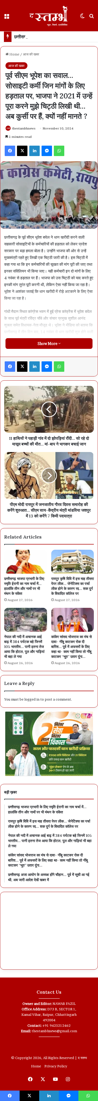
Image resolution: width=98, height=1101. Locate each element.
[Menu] (6, 17)
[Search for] (91, 17)
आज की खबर (31, 54)
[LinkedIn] (34, 151)
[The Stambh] (49, 16)
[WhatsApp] (59, 151)
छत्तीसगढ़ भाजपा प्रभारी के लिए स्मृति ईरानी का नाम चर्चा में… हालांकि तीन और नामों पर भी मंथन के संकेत (24, 586)
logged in (31, 699)
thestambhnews (24, 128)
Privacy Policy (55, 1066)
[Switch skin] (82, 17)
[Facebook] (10, 151)
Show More (48, 343)
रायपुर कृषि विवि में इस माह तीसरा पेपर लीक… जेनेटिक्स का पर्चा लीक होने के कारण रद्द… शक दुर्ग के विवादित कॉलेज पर (72, 586)
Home (14, 54)
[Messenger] (47, 151)
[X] (22, 151)
